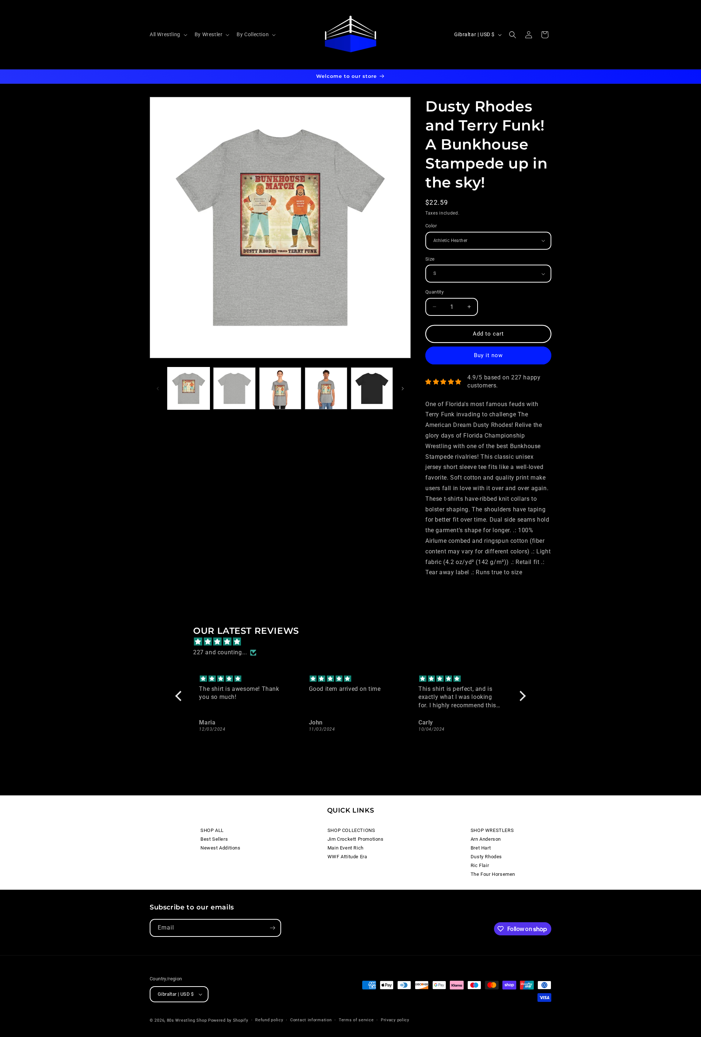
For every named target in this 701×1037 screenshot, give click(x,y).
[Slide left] (158, 389)
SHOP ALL (212, 830)
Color (431, 225)
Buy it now (488, 355)
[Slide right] (403, 389)
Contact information (311, 1020)
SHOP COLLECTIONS (351, 830)
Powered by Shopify (228, 1020)
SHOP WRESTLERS (492, 830)
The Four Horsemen (493, 874)
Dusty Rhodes (486, 856)
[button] (167, 34)
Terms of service (356, 1020)
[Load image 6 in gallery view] (326, 388)
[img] (354, 641)
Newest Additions (220, 848)
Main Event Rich (345, 848)
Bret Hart (481, 848)
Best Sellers (214, 839)
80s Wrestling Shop (187, 1020)
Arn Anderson (486, 839)
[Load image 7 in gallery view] (372, 388)
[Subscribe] (272, 928)
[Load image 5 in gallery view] (280, 388)
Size (430, 259)
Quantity (434, 292)
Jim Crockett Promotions (355, 839)
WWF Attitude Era (347, 856)
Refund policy (269, 1020)
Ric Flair (480, 865)
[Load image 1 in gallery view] (189, 388)
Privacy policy (395, 1020)
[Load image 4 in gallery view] (234, 388)
